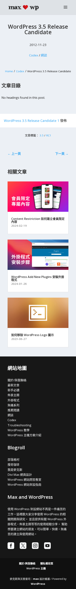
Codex (33, 55)
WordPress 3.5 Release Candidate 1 (31, 120)
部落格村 (13, 460)
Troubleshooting (19, 425)
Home (9, 71)
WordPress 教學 (19, 430)
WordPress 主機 (36, 568)
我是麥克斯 (15, 470)
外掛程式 (13, 400)
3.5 (42, 135)
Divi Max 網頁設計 (20, 475)
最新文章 (13, 385)
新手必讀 (13, 390)
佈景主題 (13, 395)
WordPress (38, 584)
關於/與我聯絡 (17, 380)
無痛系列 (13, 405)
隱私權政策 (46, 563)
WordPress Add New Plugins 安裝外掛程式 (37, 278)
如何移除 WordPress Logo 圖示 (32, 335)
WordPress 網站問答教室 (24, 480)
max (36, 579)
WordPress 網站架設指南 (24, 485)
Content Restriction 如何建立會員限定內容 (38, 220)
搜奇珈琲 (13, 465)
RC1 (48, 135)
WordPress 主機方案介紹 (24, 435)
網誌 (44, 55)
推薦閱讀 (13, 410)
